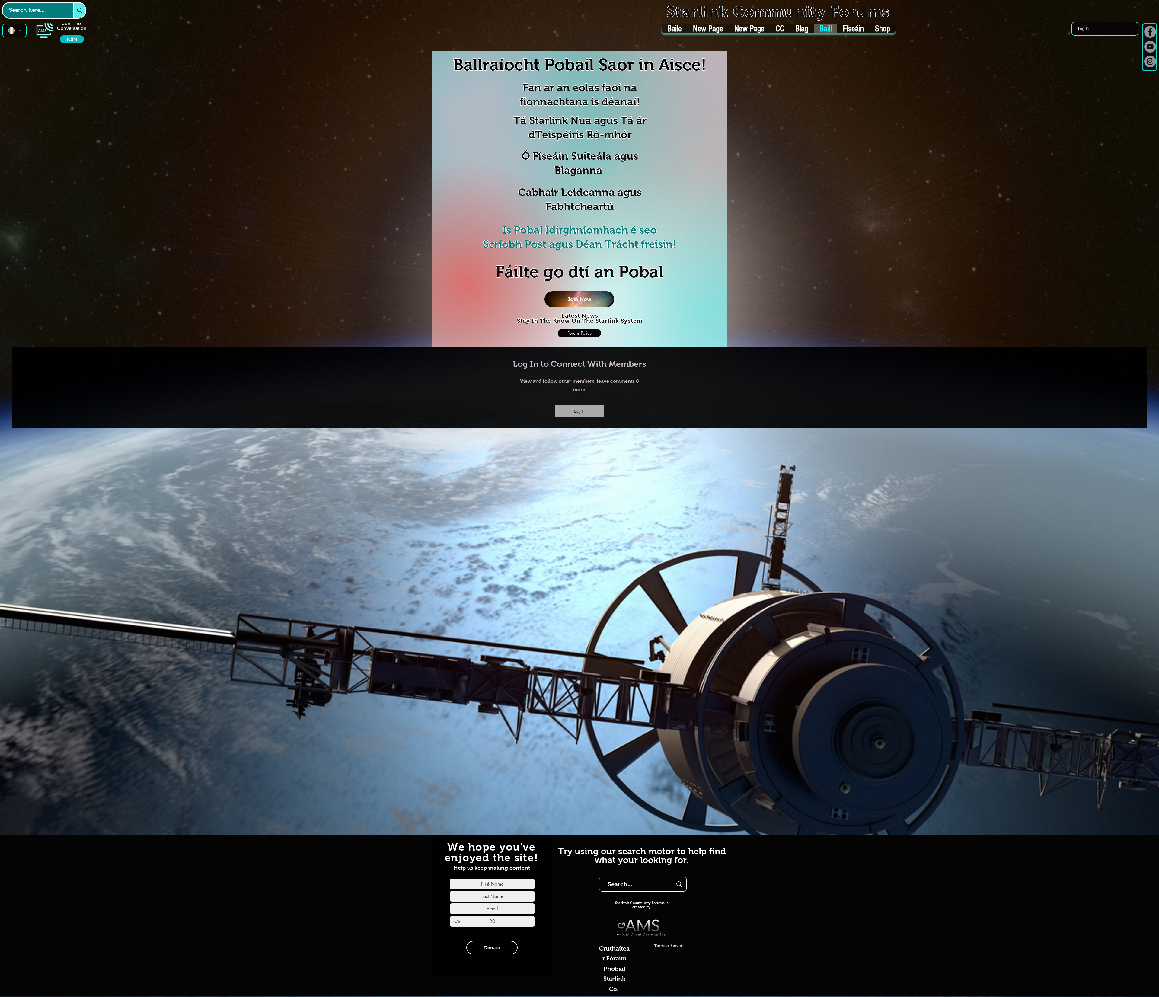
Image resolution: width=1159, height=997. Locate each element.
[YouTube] (1150, 47)
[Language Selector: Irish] (14, 30)
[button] (579, 299)
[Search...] (679, 884)
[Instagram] (1150, 61)
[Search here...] (79, 10)
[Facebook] (1150, 32)
